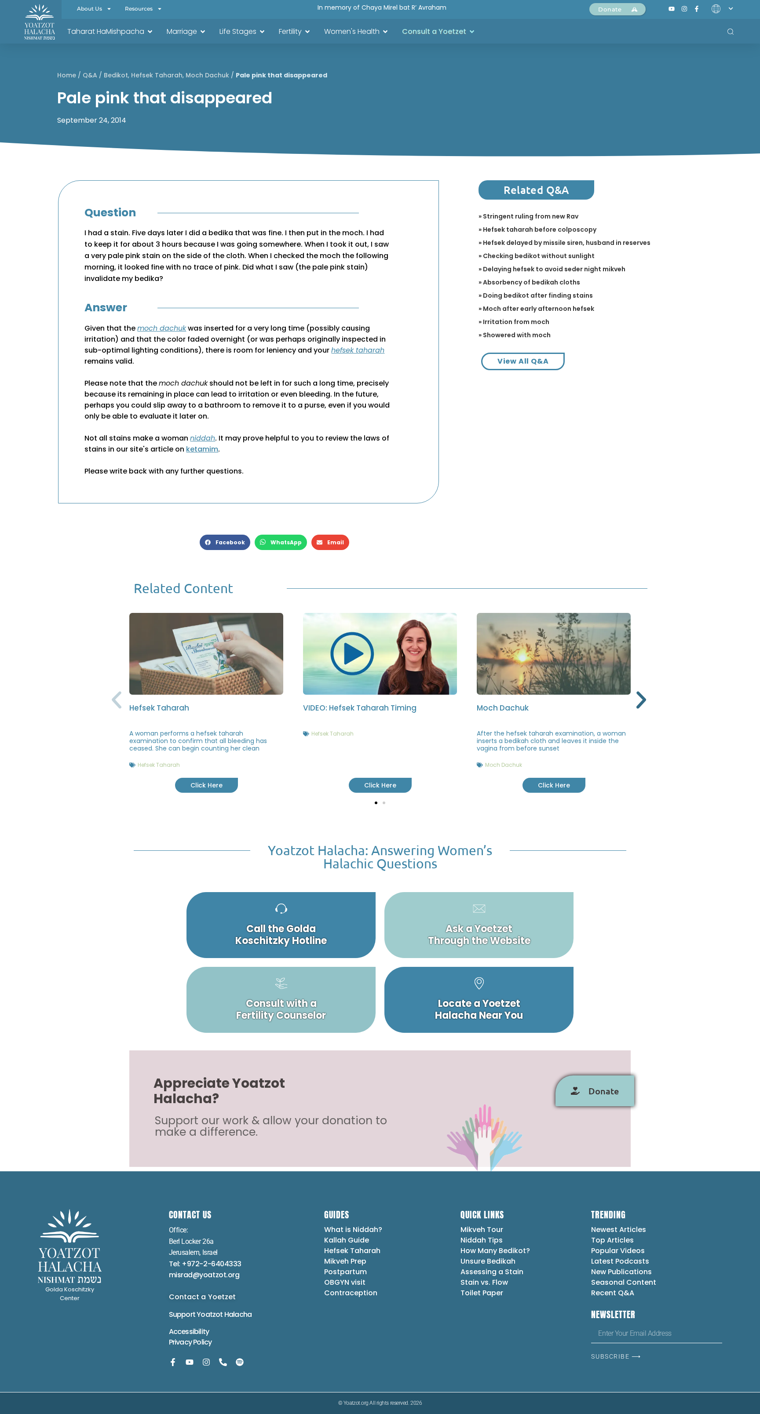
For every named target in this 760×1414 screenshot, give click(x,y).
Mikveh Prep (345, 1261)
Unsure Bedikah (487, 1261)
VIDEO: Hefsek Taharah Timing (360, 708)
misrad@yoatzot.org (204, 1275)
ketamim (202, 449)
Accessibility (189, 1332)
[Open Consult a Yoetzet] (471, 31)
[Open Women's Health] (385, 31)
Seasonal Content (623, 1282)
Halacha (238, 1314)
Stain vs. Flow (485, 1282)
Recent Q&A (612, 1293)
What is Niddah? (353, 1229)
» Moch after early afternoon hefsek (536, 308)
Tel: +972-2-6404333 (205, 1264)
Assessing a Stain (491, 1272)
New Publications (621, 1272)
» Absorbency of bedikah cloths (529, 282)
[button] (225, 542)
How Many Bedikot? (495, 1251)
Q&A (90, 75)
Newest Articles (618, 1229)
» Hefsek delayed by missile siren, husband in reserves (564, 242)
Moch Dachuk (207, 75)
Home (66, 75)
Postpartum (345, 1272)
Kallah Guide (346, 1240)
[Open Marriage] (202, 31)
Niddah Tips (481, 1240)
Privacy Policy (190, 1342)
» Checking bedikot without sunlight (537, 255)
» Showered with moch (515, 335)
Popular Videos (618, 1251)
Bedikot (116, 75)
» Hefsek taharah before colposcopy (537, 229)
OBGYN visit (344, 1282)
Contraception (350, 1293)
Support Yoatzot (196, 1314)
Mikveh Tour (481, 1229)
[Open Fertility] (307, 31)
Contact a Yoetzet (202, 1297)
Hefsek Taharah (157, 75)
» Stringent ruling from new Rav (528, 216)
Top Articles (612, 1240)
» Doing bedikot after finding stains (536, 295)
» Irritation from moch (514, 321)
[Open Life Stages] (262, 31)
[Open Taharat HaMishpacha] (149, 31)
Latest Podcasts (620, 1261)
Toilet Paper (481, 1293)
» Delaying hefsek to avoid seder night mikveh (552, 269)
